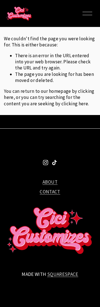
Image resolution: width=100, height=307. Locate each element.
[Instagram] (45, 162)
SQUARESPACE (62, 274)
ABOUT (50, 182)
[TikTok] (54, 162)
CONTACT (50, 192)
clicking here (74, 104)
